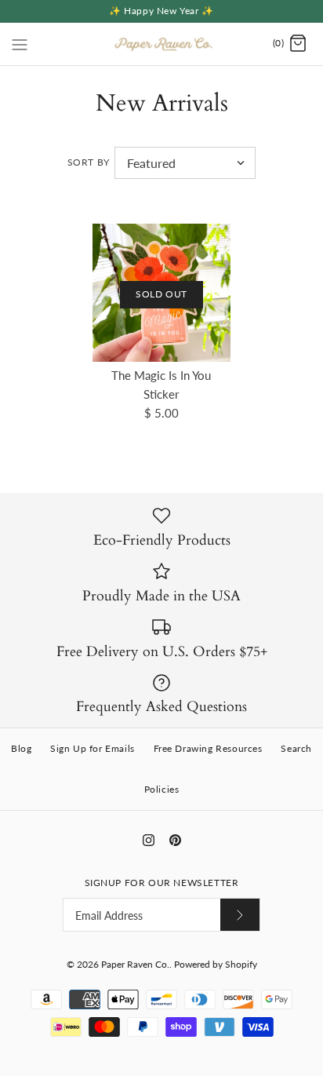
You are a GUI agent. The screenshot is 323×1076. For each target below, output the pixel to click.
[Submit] (239, 915)
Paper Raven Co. (135, 964)
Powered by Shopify (215, 964)
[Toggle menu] (19, 43)
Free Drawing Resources (208, 748)
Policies (162, 789)
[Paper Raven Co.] (162, 44)
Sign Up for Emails (92, 748)
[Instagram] (148, 840)
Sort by (88, 162)
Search (296, 748)
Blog (21, 748)
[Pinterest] (175, 840)
